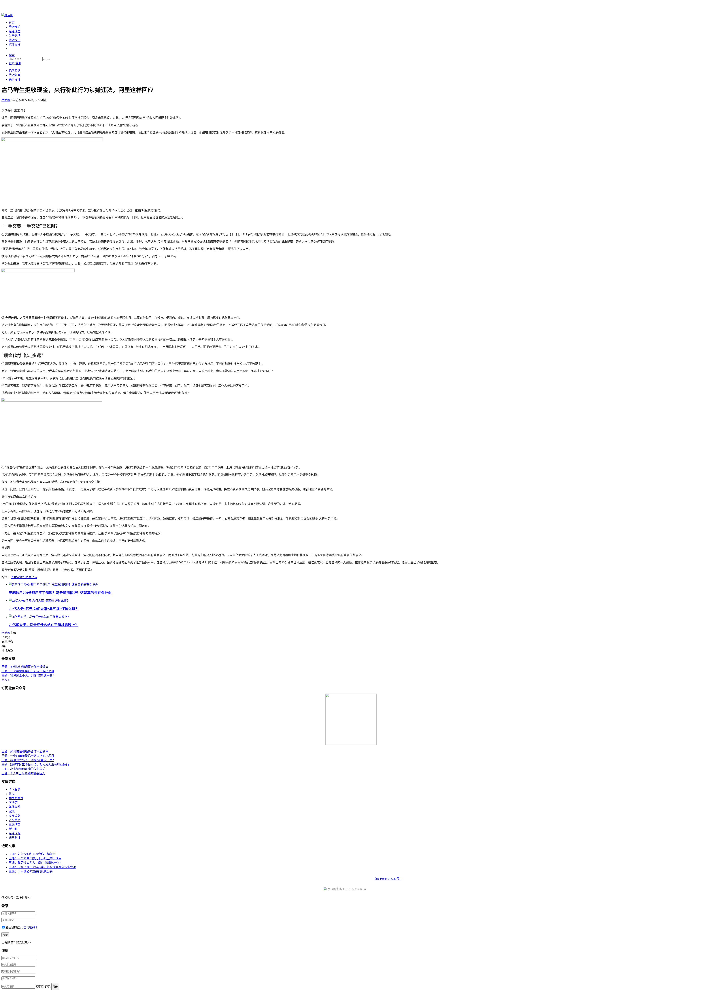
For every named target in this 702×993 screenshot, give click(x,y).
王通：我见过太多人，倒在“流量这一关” (27, 675)
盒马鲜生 (25, 577)
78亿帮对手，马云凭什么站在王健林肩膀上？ (43, 625)
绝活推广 (14, 40)
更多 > (5, 679)
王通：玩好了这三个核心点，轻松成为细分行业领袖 (35, 764)
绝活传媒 (14, 833)
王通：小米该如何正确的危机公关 (23, 769)
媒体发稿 (14, 44)
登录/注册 (15, 63)
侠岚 (12, 793)
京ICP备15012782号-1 (388, 878)
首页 (12, 22)
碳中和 (13, 828)
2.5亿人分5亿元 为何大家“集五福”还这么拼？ (44, 609)
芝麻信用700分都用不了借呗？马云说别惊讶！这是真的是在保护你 (60, 593)
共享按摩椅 (16, 798)
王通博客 (14, 824)
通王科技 (14, 837)
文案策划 (14, 815)
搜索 (12, 55)
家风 (12, 811)
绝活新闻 (14, 75)
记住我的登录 (14, 927)
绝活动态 (14, 31)
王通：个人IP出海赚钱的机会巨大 (23, 773)
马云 (34, 577)
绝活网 (5, 633)
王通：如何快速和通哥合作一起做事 (24, 666)
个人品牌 (14, 789)
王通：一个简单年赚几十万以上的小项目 (27, 671)
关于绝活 (14, 35)
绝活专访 (14, 27)
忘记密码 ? (30, 927)
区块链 (13, 802)
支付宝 (15, 577)
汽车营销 (14, 820)
